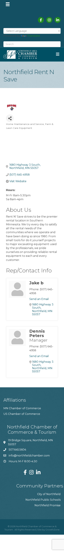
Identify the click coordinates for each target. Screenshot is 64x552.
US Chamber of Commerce (21, 414)
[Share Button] (10, 118)
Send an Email (39, 299)
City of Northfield (49, 494)
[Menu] (7, 4)
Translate (33, 35)
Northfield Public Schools (43, 499)
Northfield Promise (47, 505)
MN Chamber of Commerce (22, 408)
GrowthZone (52, 529)
